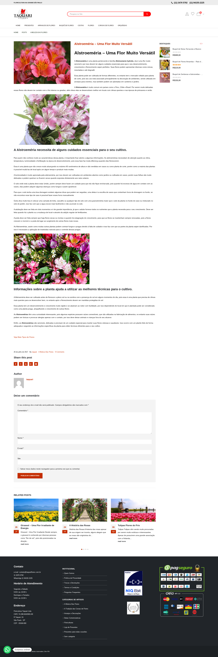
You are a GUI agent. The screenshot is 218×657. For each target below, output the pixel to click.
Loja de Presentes (70, 627)
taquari (34, 352)
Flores (91, 25)
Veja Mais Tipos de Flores (24, 337)
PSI (48, 651)
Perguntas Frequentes (72, 592)
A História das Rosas (31, 525)
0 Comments (59, 352)
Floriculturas (68, 623)
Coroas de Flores (106, 25)
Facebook (15, 364)
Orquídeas (122, 25)
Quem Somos (69, 573)
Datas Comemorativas (72, 618)
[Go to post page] (36, 510)
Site (19, 458)
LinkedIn (26, 364)
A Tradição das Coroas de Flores (76, 609)
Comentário (23, 411)
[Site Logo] (23, 14)
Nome (20, 438)
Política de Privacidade (72, 578)
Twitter (21, 364)
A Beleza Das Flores (45, 352)
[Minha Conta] (187, 14)
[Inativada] (133, 583)
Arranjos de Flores (46, 25)
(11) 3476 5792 (181, 3)
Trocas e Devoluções (72, 583)
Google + (31, 364)
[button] (82, 549)
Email (36, 364)
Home (18, 25)
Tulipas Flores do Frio (80, 525)
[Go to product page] (164, 52)
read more (25, 538)
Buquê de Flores (66, 25)
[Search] (147, 14)
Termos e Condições (71, 587)
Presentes (29, 25)
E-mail (21, 448)
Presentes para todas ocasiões (75, 632)
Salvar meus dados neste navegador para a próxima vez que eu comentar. (50, 469)
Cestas (81, 25)
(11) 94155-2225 (196, 3)
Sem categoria (69, 636)
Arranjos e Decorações (72, 613)
